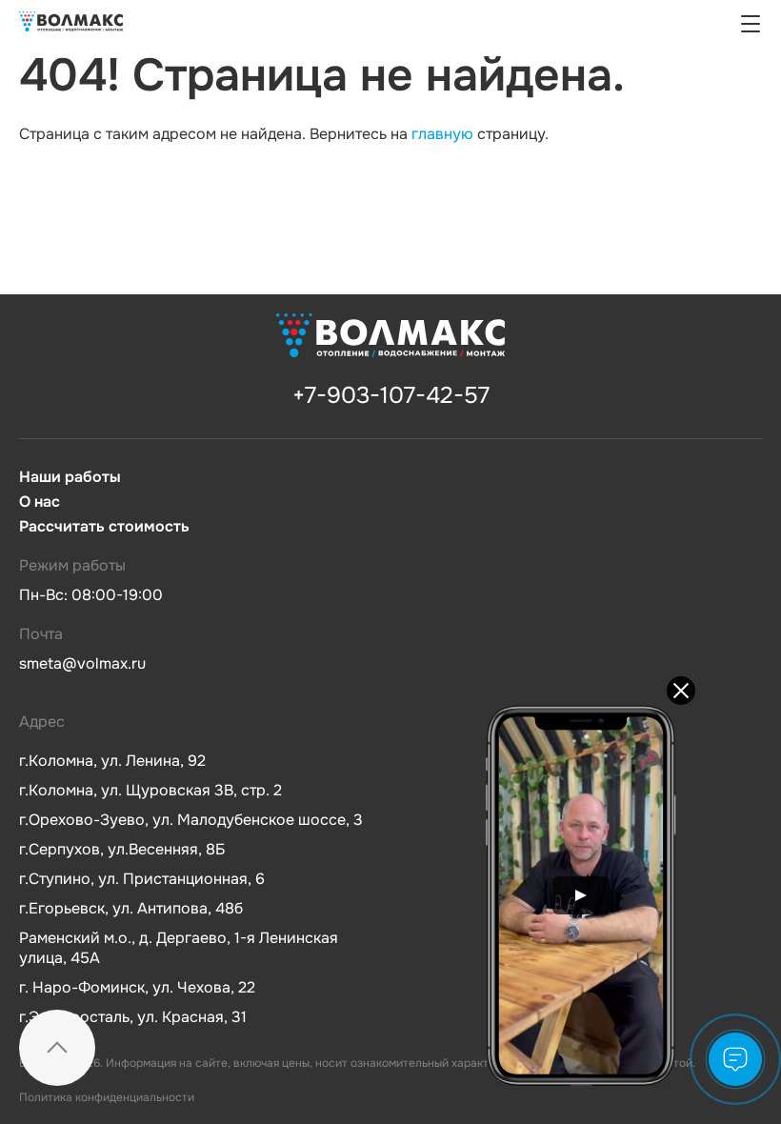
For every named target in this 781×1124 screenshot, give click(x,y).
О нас (39, 502)
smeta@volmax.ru (82, 663)
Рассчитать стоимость (104, 526)
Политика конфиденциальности (106, 1097)
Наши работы (70, 477)
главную (442, 134)
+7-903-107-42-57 (391, 395)
